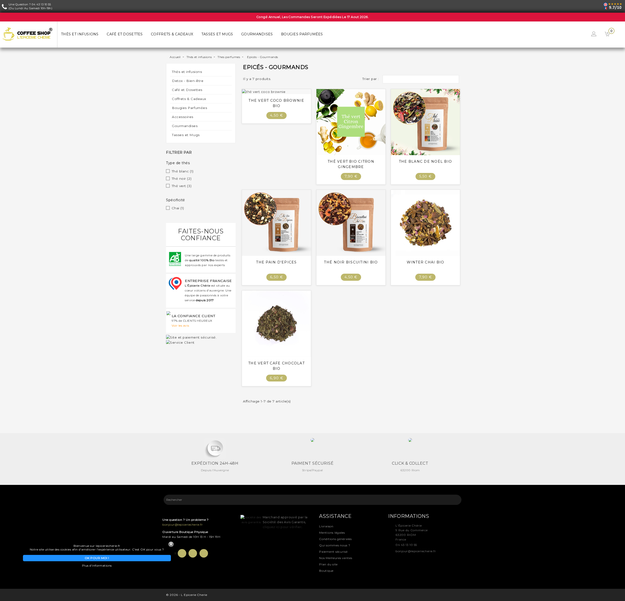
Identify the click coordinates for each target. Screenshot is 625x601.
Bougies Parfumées (302, 34)
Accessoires (182, 117)
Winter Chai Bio (425, 262)
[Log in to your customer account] (593, 34)
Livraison (326, 526)
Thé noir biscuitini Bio (351, 262)
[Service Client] (180, 342)
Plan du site (328, 564)
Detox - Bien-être (187, 81)
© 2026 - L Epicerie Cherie (186, 595)
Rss (192, 553)
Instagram (203, 553)
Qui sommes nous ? (334, 545)
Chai (178, 208)
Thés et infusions (80, 34)
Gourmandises (257, 34)
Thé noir (182, 178)
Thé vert (182, 186)
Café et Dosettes (125, 34)
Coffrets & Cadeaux (172, 34)
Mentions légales (332, 532)
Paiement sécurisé (333, 551)
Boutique (326, 570)
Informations (408, 516)
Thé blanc (183, 171)
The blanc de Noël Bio (425, 161)
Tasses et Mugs (217, 34)
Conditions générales (335, 539)
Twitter (182, 553)
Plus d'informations (97, 565)
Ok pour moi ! (97, 558)
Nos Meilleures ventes (335, 558)
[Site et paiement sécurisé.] (191, 337)
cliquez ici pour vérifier (282, 527)
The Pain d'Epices (276, 262)
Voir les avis (180, 325)
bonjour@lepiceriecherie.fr (182, 524)
